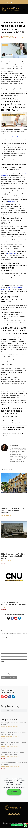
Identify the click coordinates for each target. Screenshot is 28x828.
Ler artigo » (3, 517)
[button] (24, 9)
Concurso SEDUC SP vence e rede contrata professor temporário (12, 511)
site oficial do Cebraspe (15, 137)
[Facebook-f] (16, 2)
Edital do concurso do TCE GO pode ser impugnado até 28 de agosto (13, 556)
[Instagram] (7, 2)
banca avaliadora (12, 201)
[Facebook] (12, 618)
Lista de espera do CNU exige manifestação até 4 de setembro (13, 603)
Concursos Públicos (21, 37)
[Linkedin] (20, 2)
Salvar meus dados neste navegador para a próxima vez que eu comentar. (13, 674)
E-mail (2, 661)
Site (2, 667)
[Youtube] (11, 2)
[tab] (14, 422)
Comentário (4, 637)
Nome (2, 655)
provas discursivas (12, 253)
